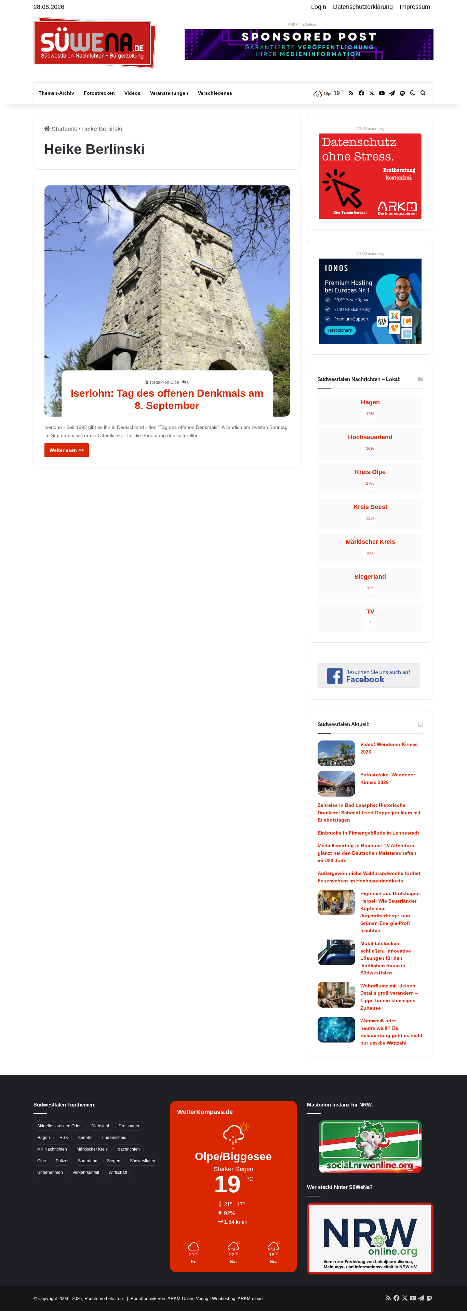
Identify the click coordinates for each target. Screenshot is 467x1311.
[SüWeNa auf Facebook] (369, 685)
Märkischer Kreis (92, 1149)
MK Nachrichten (52, 1149)
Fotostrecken (99, 93)
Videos (132, 93)
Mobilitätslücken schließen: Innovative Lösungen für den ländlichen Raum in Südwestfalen (385, 958)
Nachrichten (128, 1149)
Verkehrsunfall (85, 1172)
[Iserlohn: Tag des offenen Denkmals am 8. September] (167, 301)
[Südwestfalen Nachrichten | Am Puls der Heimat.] (95, 43)
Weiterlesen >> (67, 450)
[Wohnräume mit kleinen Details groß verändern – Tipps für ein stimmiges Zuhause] (336, 995)
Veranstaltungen (169, 93)
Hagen (43, 1137)
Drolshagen (130, 1126)
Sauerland (87, 1160)
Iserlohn (85, 1137)
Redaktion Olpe (164, 382)
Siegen (113, 1160)
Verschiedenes (215, 93)
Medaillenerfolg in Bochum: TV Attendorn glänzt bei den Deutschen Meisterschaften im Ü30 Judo (367, 853)
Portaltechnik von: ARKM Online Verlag (169, 1298)
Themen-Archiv (56, 93)
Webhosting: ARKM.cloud (237, 1298)
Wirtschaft (118, 1172)
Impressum (415, 6)
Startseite (64, 129)
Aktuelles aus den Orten (59, 1126)
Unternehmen (50, 1172)
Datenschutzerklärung (363, 6)
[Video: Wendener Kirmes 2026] (336, 753)
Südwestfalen (142, 1160)
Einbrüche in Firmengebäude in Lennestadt (368, 833)
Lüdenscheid (114, 1137)
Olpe (41, 1160)
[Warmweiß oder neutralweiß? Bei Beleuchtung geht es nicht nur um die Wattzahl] (336, 1030)
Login (318, 6)
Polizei (62, 1160)
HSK (63, 1137)
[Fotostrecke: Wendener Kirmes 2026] (336, 784)
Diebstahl (100, 1126)
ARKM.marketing (302, 24)
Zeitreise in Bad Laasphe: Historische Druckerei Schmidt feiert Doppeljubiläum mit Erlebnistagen (369, 812)
